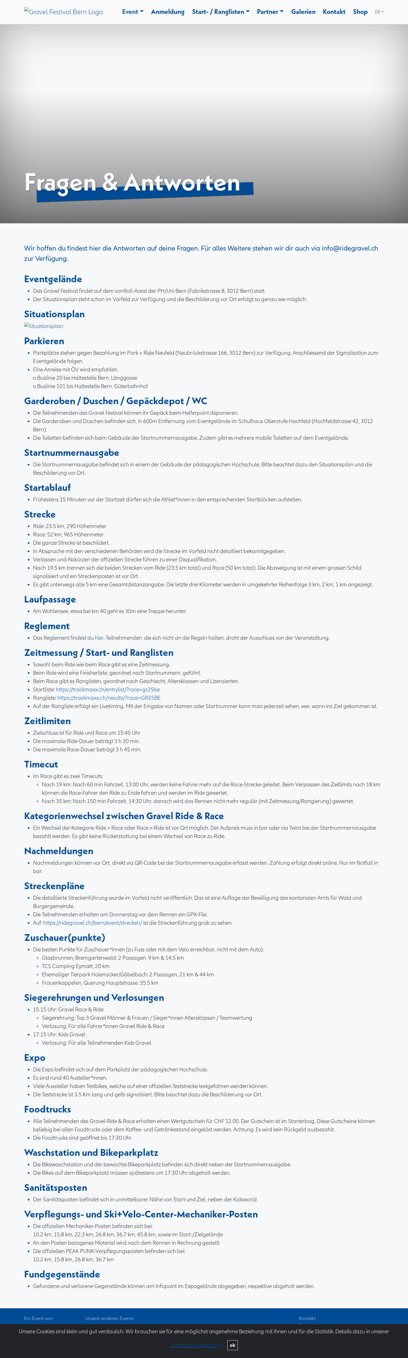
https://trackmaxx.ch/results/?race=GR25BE (109, 697)
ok (232, 1345)
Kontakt (334, 11)
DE (378, 12)
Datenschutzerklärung (196, 1345)
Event (130, 11)
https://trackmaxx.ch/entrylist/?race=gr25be (108, 689)
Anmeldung (168, 11)
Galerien (303, 11)
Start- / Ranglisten (218, 11)
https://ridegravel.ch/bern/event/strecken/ (92, 922)
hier (99, 637)
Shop (360, 11)
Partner (267, 11)
